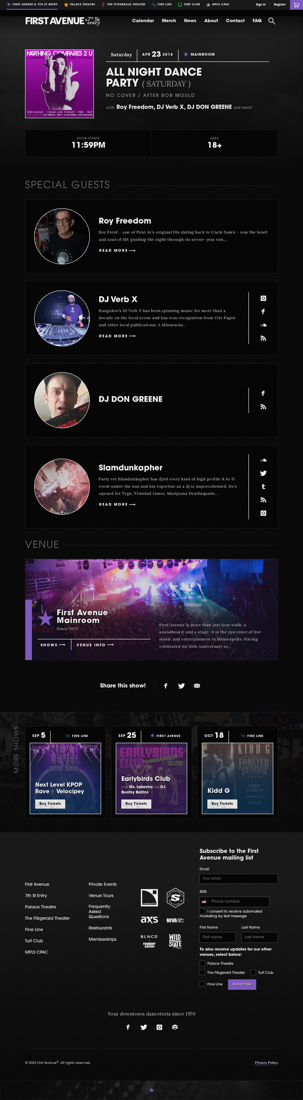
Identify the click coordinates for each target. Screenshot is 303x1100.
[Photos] (263, 500)
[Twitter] (263, 473)
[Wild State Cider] (175, 941)
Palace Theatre (219, 964)
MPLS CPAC (36, 953)
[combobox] (205, 902)
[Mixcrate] (263, 406)
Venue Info (91, 645)
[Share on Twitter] (181, 686)
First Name (209, 927)
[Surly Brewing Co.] (175, 898)
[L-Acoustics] (149, 897)
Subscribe (242, 984)
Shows (49, 645)
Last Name (250, 927)
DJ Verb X (118, 300)
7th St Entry (36, 896)
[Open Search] (272, 21)
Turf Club (265, 973)
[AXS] (149, 920)
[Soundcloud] (263, 324)
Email (204, 869)
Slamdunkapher (130, 468)
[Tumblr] (263, 486)
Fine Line (214, 984)
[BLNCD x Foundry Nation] (149, 941)
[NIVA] (175, 920)
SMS (203, 892)
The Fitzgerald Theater (225, 973)
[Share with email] (197, 686)
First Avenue (37, 885)
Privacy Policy (266, 1063)
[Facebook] (263, 311)
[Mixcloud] (263, 338)
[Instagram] (263, 298)
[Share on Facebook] (165, 686)
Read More (113, 251)
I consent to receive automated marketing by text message (231, 914)
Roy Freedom (125, 222)
